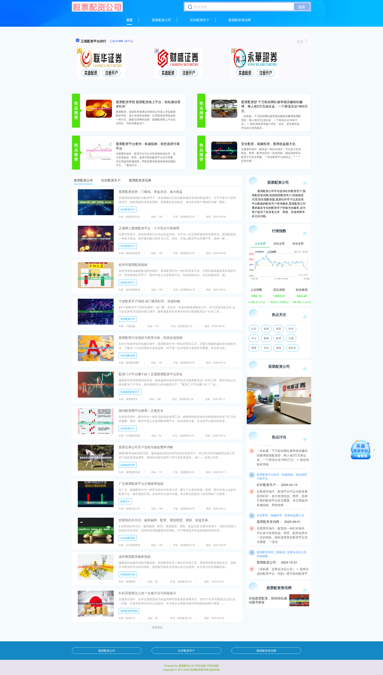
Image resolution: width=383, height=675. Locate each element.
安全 (266, 348)
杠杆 (254, 328)
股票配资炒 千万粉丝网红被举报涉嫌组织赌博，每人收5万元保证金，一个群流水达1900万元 (274, 106)
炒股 (266, 328)
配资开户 (125, 501)
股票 (266, 338)
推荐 (278, 328)
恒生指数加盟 (127, 355)
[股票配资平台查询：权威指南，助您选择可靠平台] (99, 150)
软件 (291, 328)
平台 (254, 338)
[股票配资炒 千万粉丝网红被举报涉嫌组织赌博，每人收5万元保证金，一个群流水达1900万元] (224, 108)
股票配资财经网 (200, 669)
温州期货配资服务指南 (135, 556)
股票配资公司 (161, 20)
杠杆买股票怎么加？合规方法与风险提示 (147, 593)
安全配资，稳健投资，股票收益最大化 (268, 143)
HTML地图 (212, 665)
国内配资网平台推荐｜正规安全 (141, 410)
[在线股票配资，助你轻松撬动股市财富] (299, 600)
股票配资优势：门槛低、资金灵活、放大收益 (151, 191)
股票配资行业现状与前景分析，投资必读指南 (151, 337)
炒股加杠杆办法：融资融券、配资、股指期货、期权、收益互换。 (165, 520)
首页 (129, 20)
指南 (278, 348)
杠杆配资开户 (199, 20)
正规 (291, 338)
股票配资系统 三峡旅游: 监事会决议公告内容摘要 (282, 545)
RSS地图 (200, 665)
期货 (254, 348)
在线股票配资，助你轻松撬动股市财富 (268, 600)
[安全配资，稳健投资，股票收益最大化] (224, 150)
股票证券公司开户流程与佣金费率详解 (146, 447)
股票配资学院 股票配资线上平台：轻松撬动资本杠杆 (148, 104)
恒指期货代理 (127, 464)
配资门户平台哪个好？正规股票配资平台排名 (151, 374)
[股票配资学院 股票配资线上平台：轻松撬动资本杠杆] (99, 108)
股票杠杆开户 (127, 282)
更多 (301, 41)
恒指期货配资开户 (130, 391)
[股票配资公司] (97, 7)
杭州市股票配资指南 (133, 264)
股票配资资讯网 (239, 20)
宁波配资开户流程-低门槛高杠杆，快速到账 (149, 301)
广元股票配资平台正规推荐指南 (141, 483)
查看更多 (157, 627)
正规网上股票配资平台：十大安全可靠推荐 (149, 228)
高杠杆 (292, 348)
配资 (278, 338)
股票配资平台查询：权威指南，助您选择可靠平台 (148, 145)
